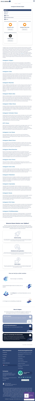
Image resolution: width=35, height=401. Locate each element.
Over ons (4, 380)
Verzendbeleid (20, 368)
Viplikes (22, 53)
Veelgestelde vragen (21, 356)
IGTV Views (6, 123)
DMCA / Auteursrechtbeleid (22, 361)
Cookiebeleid (20, 366)
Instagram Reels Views (9, 140)
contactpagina (6, 378)
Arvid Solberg (29, 344)
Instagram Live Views (9, 132)
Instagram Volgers (8, 60)
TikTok (4, 360)
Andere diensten (6, 362)
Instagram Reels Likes (9, 93)
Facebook (5, 352)
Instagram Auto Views (9, 159)
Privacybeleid (20, 358)
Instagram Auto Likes (9, 166)
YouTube (4, 356)
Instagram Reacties (8, 82)
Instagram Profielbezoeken (10, 211)
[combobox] (10, 365)
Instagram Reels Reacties (10, 149)
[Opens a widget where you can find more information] (29, 396)
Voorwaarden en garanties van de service (25, 352)
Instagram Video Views (9, 104)
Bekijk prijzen (10, 29)
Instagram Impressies (9, 184)
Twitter (4, 358)
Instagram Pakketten (9, 174)
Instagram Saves (7, 193)
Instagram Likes (7, 71)
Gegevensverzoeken (21, 363)
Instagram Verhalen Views (10, 113)
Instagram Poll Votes (9, 202)
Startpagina (15, 3)
